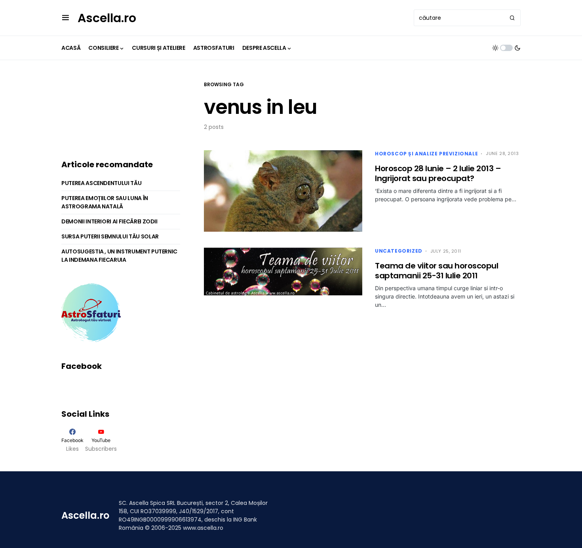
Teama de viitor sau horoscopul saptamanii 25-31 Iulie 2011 (436, 270)
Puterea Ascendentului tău (101, 183)
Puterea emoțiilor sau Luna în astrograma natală (104, 202)
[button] (65, 18)
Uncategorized (398, 251)
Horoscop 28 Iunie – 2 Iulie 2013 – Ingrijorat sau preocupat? (438, 173)
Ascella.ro (107, 17)
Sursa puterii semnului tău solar (110, 236)
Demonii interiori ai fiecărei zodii (109, 221)
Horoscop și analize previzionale (426, 153)
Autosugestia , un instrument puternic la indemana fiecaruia (119, 256)
